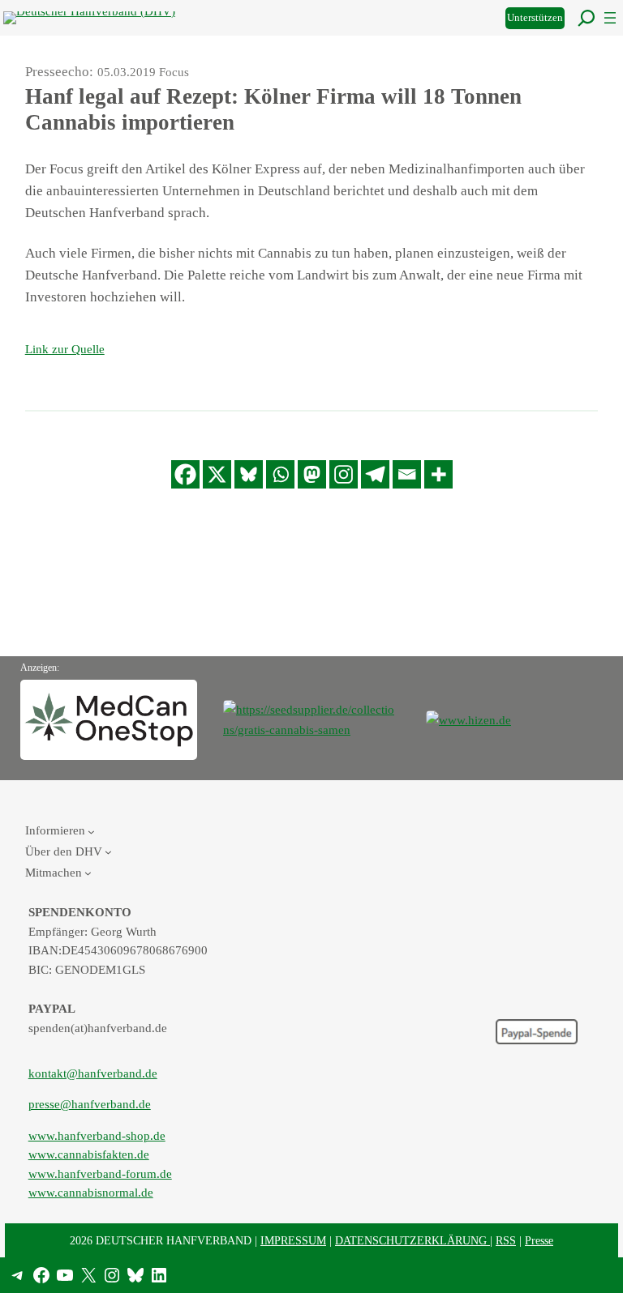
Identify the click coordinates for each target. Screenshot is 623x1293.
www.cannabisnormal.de (90, 1192)
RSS (506, 1240)
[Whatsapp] (280, 474)
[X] (217, 474)
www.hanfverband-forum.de (100, 1173)
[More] (438, 474)
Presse (539, 1240)
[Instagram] (343, 474)
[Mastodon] (312, 474)
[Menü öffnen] (610, 18)
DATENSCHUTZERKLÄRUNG (412, 1240)
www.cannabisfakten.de (88, 1154)
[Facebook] (185, 474)
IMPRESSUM (293, 1240)
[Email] (407, 474)
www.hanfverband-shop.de (96, 1135)
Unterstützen (535, 17)
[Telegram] (375, 474)
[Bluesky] (248, 474)
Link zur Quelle (65, 349)
